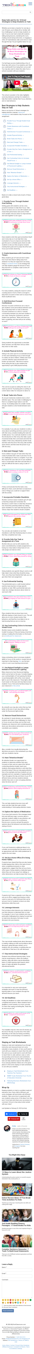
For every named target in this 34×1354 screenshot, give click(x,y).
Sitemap (19, 1348)
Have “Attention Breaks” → (15, 172)
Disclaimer (26, 1345)
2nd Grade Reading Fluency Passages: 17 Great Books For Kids (16, 1224)
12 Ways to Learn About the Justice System (16, 1173)
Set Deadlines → (12, 190)
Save (7, 48)
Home (4, 1345)
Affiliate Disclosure (7, 1347)
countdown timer (12, 263)
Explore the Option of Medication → (18, 176)
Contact (12, 1345)
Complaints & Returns (19, 1347)
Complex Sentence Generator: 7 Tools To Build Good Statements (15, 1250)
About (8, 1345)
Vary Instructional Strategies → (17, 186)
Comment (5, 1280)
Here (20, 661)
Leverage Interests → (13, 183)
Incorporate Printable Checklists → (18, 146)
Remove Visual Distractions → (16, 169)
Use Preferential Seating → (15, 155)
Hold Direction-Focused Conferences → (19, 132)
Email (4, 1273)
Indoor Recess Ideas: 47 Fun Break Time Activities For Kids (16, 1199)
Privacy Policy (19, 1345)
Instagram (17, 1146)
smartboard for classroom (13, 636)
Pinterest (26, 1144)
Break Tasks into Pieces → (15, 139)
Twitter (22, 1144)
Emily (14, 1126)
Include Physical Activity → (15, 135)
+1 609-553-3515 (20, 1337)
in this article (16, 686)
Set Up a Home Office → (14, 179)
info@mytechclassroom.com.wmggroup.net (17, 1338)
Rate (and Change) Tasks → (15, 142)
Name (4, 1267)
